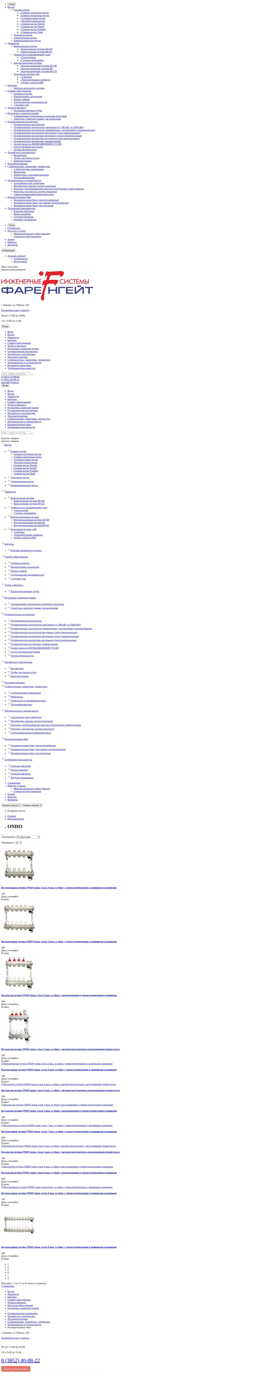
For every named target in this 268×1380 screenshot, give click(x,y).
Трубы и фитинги (16, 107)
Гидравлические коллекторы (22, 121)
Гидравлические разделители (29, 124)
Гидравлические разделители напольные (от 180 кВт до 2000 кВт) (49, 127)
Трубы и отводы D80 (25, 537)
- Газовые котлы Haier (31, 32)
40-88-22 (10, 379)
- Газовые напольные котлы (34, 15)
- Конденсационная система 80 (36, 68)
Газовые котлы (21, 10)
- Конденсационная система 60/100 (38, 65)
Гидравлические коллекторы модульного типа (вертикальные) (47, 138)
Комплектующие (22, 161)
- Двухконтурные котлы (32, 21)
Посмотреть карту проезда (15, 310)
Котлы (10, 7)
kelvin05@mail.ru (10, 382)
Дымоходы (13, 43)
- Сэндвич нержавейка (32, 60)
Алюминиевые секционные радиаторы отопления (40, 116)
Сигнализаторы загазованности (30, 102)
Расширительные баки (19, 197)
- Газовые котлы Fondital (33, 29)
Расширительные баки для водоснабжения (36, 200)
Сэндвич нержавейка (25, 513)
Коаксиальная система (25, 46)
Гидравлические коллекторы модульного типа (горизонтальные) (48, 135)
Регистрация (20, 261)
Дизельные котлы (23, 35)
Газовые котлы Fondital (26, 471)
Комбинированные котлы (27, 40)
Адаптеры (19, 532)
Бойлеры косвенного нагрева (29, 88)
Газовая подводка (23, 93)
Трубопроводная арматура (21, 208)
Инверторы (20, 172)
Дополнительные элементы (28, 535)
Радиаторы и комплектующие (23, 113)
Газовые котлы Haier (24, 473)
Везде (10, 332)
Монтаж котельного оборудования (32, 233)
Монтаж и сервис (16, 231)
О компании (13, 228)
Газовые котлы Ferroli (25, 468)
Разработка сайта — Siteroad (16, 1377)
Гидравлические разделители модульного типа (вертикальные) (47, 133)
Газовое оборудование (19, 91)
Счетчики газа (21, 105)
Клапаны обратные (24, 211)
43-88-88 (10, 376)
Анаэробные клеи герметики (29, 183)
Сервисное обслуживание (27, 236)
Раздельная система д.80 (26, 74)
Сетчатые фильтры (24, 216)
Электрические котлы (25, 38)
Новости (12, 242)
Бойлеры (12, 85)
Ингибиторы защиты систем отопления (35, 186)
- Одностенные (28, 57)
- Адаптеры (26, 77)
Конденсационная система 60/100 (31, 520)
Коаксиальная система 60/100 (29, 501)
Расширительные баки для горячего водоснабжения (41, 202)
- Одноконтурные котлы (32, 18)
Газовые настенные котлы (27, 454)
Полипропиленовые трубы (28, 110)
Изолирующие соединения (28, 96)
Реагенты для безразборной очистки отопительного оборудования (49, 188)
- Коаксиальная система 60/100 (36, 49)
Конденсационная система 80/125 (31, 525)
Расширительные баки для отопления (33, 205)
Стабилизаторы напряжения (29, 169)
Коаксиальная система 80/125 (29, 503)
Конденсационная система (28, 63)
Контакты (12, 245)
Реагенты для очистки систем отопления (35, 191)
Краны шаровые (22, 214)
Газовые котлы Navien (25, 465)
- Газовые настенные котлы (34, 12)
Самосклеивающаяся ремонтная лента (34, 194)
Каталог (10, 441)
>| (8, 1278)
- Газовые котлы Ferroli (32, 26)
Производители (15, 819)
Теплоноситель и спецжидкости (24, 180)
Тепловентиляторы (17, 163)
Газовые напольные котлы (28, 457)
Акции (11, 239)
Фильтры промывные (25, 219)
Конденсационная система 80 (29, 522)
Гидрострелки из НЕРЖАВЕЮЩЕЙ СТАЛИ (37, 144)
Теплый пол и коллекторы (21, 152)
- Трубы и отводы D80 (31, 82)
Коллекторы (20, 155)
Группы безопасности (25, 149)
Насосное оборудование (20, 1305)
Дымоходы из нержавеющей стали (32, 54)
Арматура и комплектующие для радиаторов (37, 119)
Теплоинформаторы (24, 177)
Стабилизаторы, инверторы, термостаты (28, 166)
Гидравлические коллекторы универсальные (37, 141)
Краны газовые (22, 99)
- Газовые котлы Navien (32, 24)
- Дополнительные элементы (35, 79)
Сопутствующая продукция (28, 147)
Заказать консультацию (13, 269)
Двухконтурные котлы (25, 462)
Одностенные (21, 510)
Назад (11, 4)
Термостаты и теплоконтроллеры (31, 175)
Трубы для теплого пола (26, 158)
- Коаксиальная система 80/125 (36, 51)
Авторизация (21, 258)
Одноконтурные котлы (26, 459)
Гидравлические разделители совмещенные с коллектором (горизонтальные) (54, 130)
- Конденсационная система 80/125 (38, 71)
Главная (11, 816)
